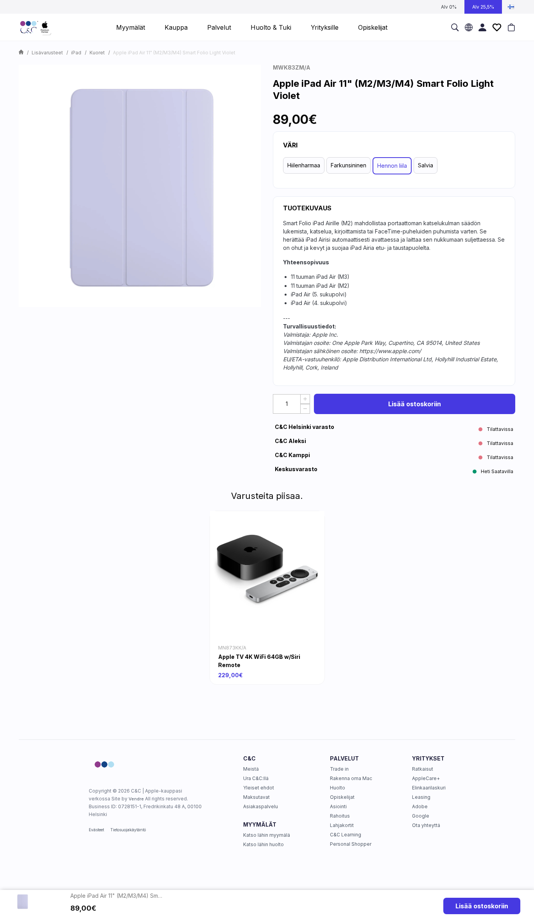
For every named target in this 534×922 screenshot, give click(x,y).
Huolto (337, 788)
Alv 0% (449, 7)
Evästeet (96, 829)
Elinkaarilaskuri (429, 788)
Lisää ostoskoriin (414, 404)
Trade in (339, 769)
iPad (76, 53)
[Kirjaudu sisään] (482, 27)
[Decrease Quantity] (305, 409)
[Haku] (455, 27)
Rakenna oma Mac (351, 778)
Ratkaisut (422, 769)
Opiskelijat (342, 797)
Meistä (251, 769)
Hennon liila (392, 165)
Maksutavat (256, 797)
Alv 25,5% (483, 7)
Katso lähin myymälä (266, 835)
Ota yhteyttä (426, 825)
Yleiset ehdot (258, 788)
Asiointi (338, 806)
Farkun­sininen (348, 165)
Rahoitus (340, 816)
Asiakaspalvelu (260, 806)
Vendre (136, 799)
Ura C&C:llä (256, 778)
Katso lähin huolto (263, 844)
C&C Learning (345, 835)
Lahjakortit (342, 825)
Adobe (420, 806)
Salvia (425, 165)
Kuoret (97, 53)
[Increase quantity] (305, 399)
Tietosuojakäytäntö (128, 829)
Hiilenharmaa (303, 165)
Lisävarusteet (47, 53)
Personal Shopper (350, 844)
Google (420, 816)
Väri (290, 145)
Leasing (421, 797)
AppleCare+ (426, 778)
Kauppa (176, 27)
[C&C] (35, 27)
